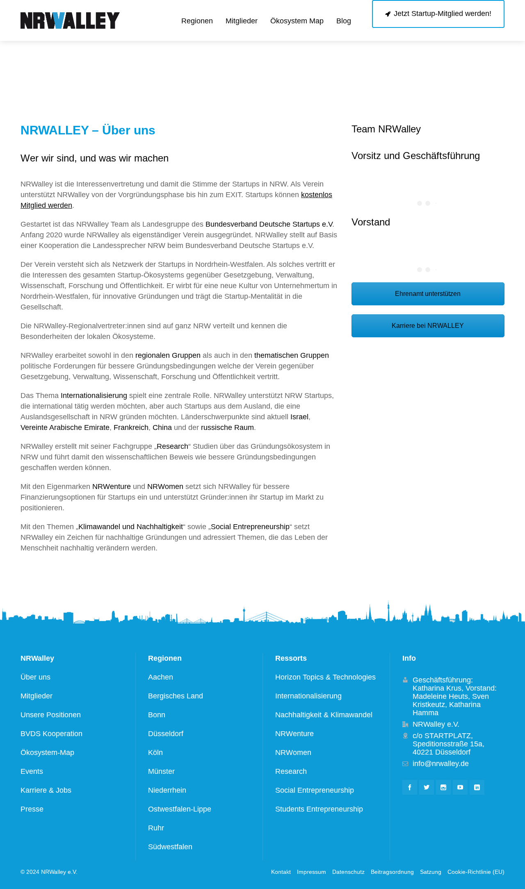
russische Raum (227, 427)
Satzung (430, 872)
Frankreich (131, 427)
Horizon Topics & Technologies (325, 677)
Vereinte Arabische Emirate (65, 427)
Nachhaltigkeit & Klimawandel (323, 715)
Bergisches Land (175, 696)
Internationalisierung (94, 395)
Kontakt (281, 872)
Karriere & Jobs (46, 790)
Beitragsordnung (392, 872)
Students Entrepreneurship (319, 809)
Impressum (311, 872)
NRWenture (111, 486)
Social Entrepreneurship (250, 527)
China (162, 427)
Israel (299, 417)
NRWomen (165, 486)
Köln (155, 752)
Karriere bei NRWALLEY (428, 325)
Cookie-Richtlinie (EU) (475, 872)
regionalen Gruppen (168, 355)
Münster (161, 771)
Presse (32, 809)
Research (172, 446)
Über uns (35, 677)
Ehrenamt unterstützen (428, 293)
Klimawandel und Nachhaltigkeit (130, 527)
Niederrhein (167, 790)
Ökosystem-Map (47, 752)
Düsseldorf (165, 734)
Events (32, 771)
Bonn (156, 715)
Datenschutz (348, 872)
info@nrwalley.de (441, 763)
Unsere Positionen (51, 715)
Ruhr (156, 828)
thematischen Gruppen (291, 355)
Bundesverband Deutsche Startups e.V (268, 224)
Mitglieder (36, 696)
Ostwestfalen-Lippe (179, 809)
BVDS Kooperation (51, 734)
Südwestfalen (170, 847)
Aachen (160, 677)
